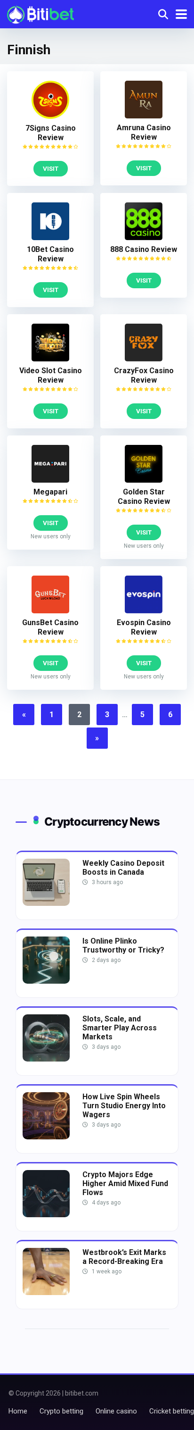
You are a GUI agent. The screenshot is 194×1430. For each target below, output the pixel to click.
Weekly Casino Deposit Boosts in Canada (123, 868)
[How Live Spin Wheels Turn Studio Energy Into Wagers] (46, 1136)
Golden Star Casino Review (144, 496)
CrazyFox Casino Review (144, 375)
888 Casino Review (143, 249)
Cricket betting (171, 1411)
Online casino (116, 1411)
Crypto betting (61, 1411)
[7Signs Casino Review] (50, 116)
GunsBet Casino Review (50, 627)
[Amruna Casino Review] (143, 115)
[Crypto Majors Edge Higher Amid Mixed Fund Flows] (46, 1214)
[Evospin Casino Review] (143, 610)
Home (17, 1411)
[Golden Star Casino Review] (143, 480)
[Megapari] (50, 480)
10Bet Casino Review (50, 254)
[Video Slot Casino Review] (50, 358)
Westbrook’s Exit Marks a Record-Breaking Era (124, 1257)
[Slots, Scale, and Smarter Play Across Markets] (46, 1058)
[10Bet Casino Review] (50, 237)
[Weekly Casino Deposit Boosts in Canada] (46, 903)
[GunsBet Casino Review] (50, 610)
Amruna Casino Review (144, 132)
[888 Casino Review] (143, 237)
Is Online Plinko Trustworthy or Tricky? (123, 945)
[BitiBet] (40, 13)
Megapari (50, 491)
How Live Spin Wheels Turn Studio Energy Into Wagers (124, 1105)
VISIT (50, 168)
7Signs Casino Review (50, 133)
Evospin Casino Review (144, 627)
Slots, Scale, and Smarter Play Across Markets (119, 1027)
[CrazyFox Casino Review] (143, 358)
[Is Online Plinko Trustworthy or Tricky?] (46, 981)
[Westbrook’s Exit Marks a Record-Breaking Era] (46, 1292)
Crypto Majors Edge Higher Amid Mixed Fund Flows (125, 1183)
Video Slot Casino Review (50, 375)
